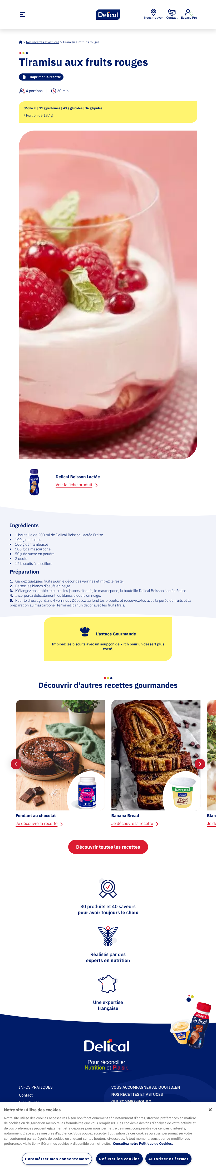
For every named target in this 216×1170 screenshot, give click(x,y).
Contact (26, 1095)
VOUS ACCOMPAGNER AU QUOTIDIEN (145, 1087)
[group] (60, 764)
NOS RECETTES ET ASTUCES (137, 1094)
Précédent (16, 764)
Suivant (200, 764)
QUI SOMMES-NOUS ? (131, 1101)
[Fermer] (210, 1110)
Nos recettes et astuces (42, 42)
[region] (108, 1136)
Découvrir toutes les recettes (108, 847)
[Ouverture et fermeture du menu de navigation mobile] (46, 14)
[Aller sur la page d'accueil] (108, 14)
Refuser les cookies (119, 1158)
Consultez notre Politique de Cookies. (143, 1143)
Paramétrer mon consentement (57, 1158)
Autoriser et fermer (168, 1158)
